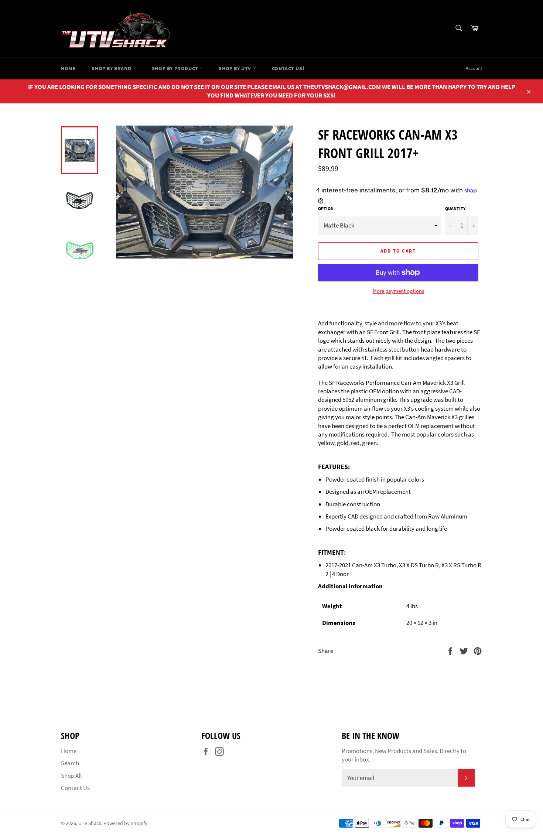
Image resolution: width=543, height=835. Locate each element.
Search (70, 763)
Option (326, 208)
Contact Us (75, 788)
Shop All (71, 775)
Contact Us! (288, 68)
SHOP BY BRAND (112, 68)
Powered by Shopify (125, 823)
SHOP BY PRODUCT (176, 68)
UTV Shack (89, 823)
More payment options (398, 290)
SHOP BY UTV (235, 68)
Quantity (455, 208)
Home (68, 68)
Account (474, 68)
